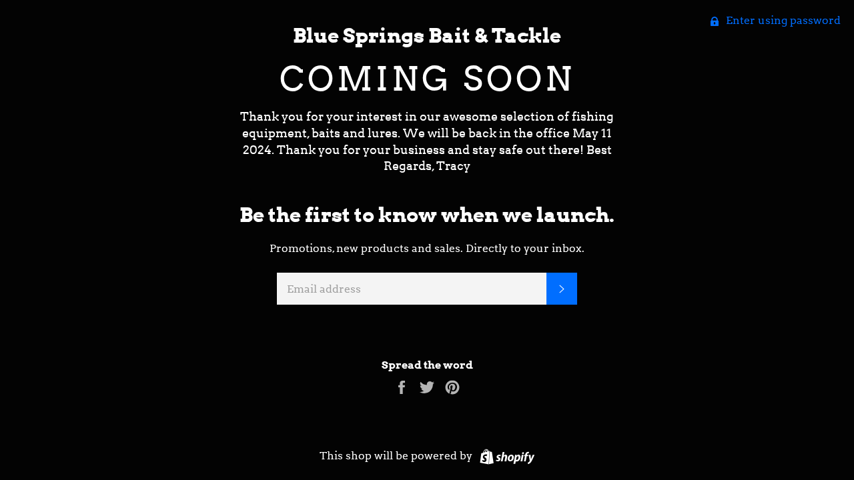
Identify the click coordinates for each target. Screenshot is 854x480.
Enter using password (782, 20)
